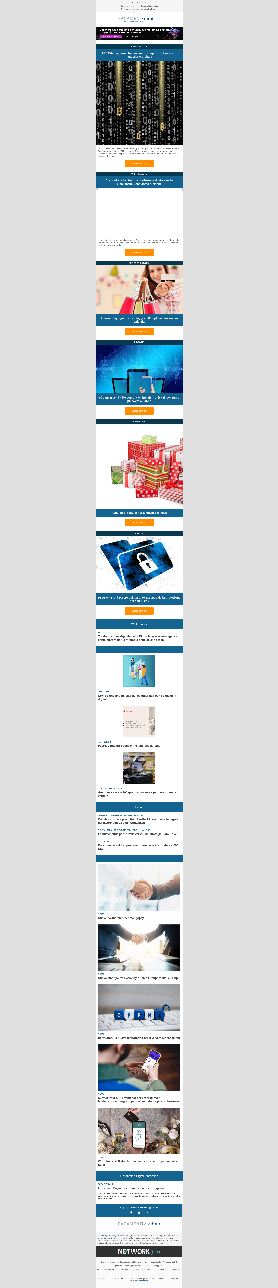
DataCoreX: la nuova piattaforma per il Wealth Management (139, 1037)
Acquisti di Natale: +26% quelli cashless (139, 512)
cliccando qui (142, 1280)
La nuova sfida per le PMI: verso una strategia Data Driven (138, 834)
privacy (136, 1269)
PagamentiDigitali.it (112, 1235)
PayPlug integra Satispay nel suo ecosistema (129, 745)
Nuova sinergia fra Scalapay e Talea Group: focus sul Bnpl (138, 978)
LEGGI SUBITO (139, 163)
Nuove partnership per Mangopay (121, 918)
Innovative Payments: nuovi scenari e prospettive (132, 1188)
